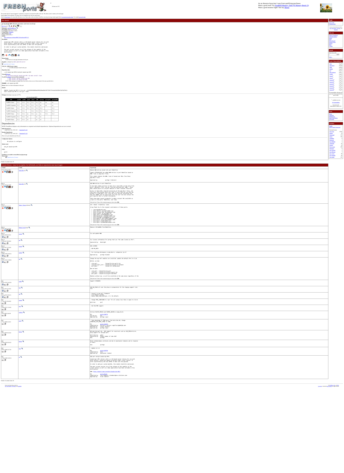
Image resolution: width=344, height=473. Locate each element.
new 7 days (332, 153)
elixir (331, 64)
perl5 (10, 33)
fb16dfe (11, 32)
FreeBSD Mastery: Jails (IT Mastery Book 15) (292, 5)
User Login (331, 22)
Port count (332, 131)
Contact (331, 46)
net (5, 26)
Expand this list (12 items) (12, 157)
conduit (331, 74)
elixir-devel (332, 65)
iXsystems (338, 28)
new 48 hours (332, 152)
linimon (20, 331)
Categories (331, 115)
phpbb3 (331, 69)
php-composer (333, 72)
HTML (331, 385)
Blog (330, 44)
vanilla (20, 281)
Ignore (331, 136)
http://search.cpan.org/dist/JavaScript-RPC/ (106, 371)
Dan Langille (329, 386)
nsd (330, 70)
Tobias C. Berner (22, 205)
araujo (20, 321)
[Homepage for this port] (3, 55)
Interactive (332, 148)
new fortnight (332, 155)
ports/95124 (103, 374)
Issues (330, 38)
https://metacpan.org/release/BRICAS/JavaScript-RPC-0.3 (16, 37)
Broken (331, 133)
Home (330, 114)
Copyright (320, 386)
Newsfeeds (331, 119)
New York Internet (333, 28)
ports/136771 (104, 314)
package (9, 77)
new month (332, 157)
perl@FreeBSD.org (12, 28)
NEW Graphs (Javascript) (334, 127)
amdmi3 (20, 252)
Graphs (330, 126)
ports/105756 (104, 350)
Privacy (331, 43)
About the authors (333, 36)
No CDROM (332, 141)
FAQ (330, 39)
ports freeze (7, 17)
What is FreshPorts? (333, 35)
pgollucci (21, 312)
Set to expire (332, 147)
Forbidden (332, 138)
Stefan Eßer (21, 170)
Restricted (332, 140)
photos (286, 7)
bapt (20, 287)
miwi (20, 306)
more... (330, 57)
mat (19, 240)
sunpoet (20, 234)
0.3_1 (3, 26)
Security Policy (332, 42)
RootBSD (336, 29)
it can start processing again (67, 17)
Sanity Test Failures (333, 118)
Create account (332, 24)
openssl (331, 76)
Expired (331, 145)
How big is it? (332, 40)
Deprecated (332, 135)
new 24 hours (332, 150)
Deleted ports (332, 116)
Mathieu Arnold (22, 227)
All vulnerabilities (336, 102)
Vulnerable (332, 143)
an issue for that (82, 17)
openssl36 (332, 88)
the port (8, 74)
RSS (338, 385)
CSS (334, 385)
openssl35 (332, 84)
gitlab (331, 67)
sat (19, 357)
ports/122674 (104, 324)
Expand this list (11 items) (8, 64)
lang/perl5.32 (23, 130)
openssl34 (332, 80)
